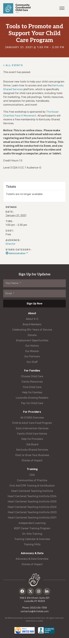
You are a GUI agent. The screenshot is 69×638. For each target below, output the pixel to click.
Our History (32, 345)
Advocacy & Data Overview (32, 558)
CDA (32, 474)
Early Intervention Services (32, 428)
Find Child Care (32, 387)
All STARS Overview (32, 417)
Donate (32, 335)
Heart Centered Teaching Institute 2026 (32, 496)
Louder (39, 621)
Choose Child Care (32, 376)
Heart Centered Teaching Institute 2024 (32, 507)
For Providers (32, 411)
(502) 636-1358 (38, 607)
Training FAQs (32, 544)
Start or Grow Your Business (32, 455)
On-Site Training (32, 533)
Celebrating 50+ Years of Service (32, 329)
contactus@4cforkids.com (35, 611)
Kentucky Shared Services (32, 449)
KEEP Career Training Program (32, 528)
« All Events (13, 65)
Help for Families (32, 392)
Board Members (32, 324)
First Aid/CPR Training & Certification (32, 485)
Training (32, 469)
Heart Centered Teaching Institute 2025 (32, 501)
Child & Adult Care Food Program (32, 422)
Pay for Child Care (32, 403)
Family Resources (32, 381)
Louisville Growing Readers (32, 397)
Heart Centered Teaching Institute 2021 (32, 517)
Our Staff (32, 361)
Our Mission (32, 351)
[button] (22, 591)
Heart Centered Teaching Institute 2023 (32, 512)
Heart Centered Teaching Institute (32, 490)
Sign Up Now (34, 303)
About (32, 313)
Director (10, 243)
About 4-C (32, 318)
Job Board (32, 444)
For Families (32, 370)
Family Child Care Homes (32, 433)
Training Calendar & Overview (32, 539)
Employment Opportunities (32, 340)
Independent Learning (32, 523)
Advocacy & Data (32, 553)
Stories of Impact (32, 460)
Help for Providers (32, 438)
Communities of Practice (32, 480)
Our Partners (32, 356)
